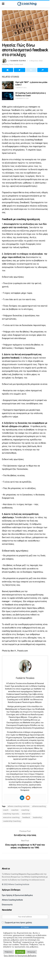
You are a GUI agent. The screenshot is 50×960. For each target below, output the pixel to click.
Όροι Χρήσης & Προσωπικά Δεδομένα (17, 895)
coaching (25, 810)
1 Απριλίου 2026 (20, 87)
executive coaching (11, 817)
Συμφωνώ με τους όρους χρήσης (18, 922)
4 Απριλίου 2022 (36, 61)
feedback (26, 817)
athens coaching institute (18, 806)
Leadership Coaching (12, 821)
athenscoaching (39, 806)
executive (26, 814)
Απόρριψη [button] (31, 952)
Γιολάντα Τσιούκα (18, 61)
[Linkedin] (22, 797)
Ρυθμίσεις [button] (8, 952)
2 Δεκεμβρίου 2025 (22, 98)
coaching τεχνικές (11, 814)
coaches (14, 810)
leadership (37, 817)
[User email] (28, 797)
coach (5, 810)
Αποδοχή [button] (20, 952)
